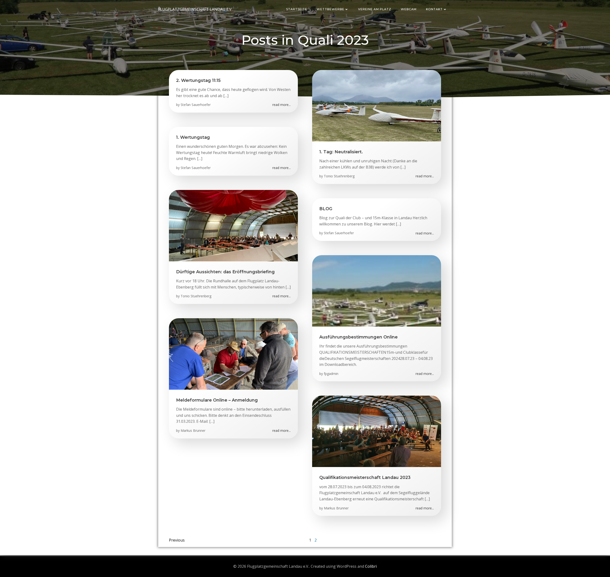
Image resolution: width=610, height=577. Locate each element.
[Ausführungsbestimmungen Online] (376, 290)
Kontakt (434, 9)
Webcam (409, 9)
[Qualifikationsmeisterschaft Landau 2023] (376, 431)
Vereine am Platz (374, 9)
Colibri (371, 566)
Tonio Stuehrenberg (339, 176)
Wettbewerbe (330, 9)
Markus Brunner (193, 430)
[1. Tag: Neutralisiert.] (376, 105)
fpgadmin (331, 373)
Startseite (296, 9)
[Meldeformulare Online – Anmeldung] (233, 353)
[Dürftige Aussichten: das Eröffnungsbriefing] (233, 225)
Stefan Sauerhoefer (196, 104)
